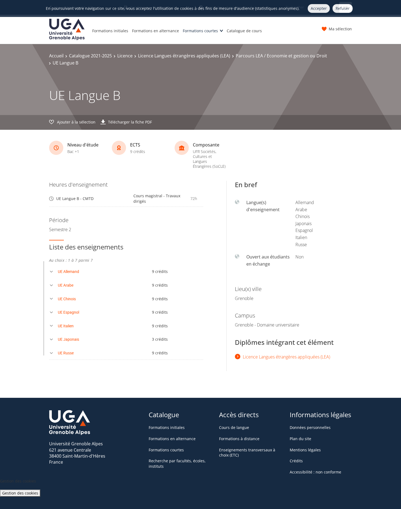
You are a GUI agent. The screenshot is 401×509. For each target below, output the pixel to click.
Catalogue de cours (244, 30)
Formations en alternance (155, 30)
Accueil (56, 56)
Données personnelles (310, 427)
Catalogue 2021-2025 (90, 56)
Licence (125, 56)
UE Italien (66, 325)
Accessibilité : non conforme (315, 472)
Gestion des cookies (20, 493)
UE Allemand (68, 271)
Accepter (319, 8)
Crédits (296, 460)
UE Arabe (65, 285)
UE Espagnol (68, 312)
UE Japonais (68, 339)
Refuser (343, 8)
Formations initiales (110, 30)
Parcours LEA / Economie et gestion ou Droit (281, 56)
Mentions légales (305, 449)
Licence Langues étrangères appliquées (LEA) (184, 56)
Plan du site (300, 438)
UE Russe (66, 352)
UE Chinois (67, 298)
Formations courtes (200, 30)
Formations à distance (239, 438)
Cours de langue (234, 427)
